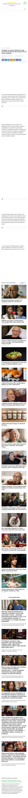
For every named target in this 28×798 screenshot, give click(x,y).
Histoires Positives (19, 56)
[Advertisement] (14, 29)
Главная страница (6, 48)
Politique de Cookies (6, 781)
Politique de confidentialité (8, 780)
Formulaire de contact (17, 781)
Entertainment (11, 2)
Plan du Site (17, 780)
